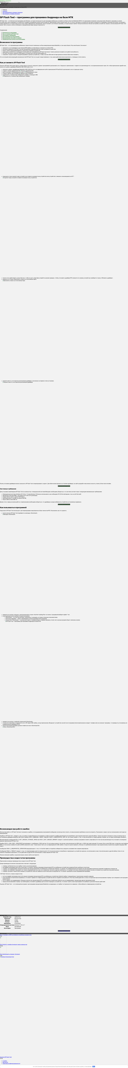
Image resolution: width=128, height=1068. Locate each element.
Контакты (5, 1062)
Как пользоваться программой (11, 36)
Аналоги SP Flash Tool (6, 1057)
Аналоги (5, 11)
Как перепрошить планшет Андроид (13, 12)
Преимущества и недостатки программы (14, 39)
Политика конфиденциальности (11, 1063)
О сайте (5, 1061)
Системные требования (9, 35)
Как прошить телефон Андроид (11, 13)
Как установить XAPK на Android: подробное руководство (16, 935)
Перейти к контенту (5, 0)
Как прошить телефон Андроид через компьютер (13, 944)
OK (93, 1066)
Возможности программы (10, 32)
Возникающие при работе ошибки (12, 38)
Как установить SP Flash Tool (10, 34)
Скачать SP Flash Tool (64, 27)
